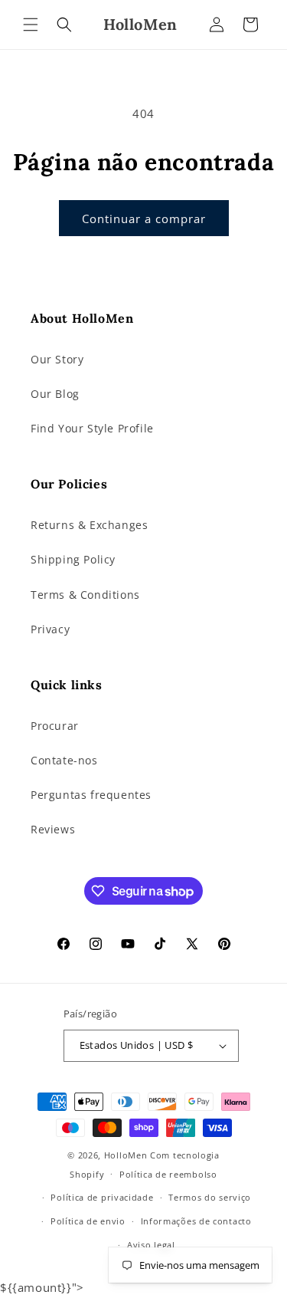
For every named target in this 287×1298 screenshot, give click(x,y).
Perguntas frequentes (91, 794)
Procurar (55, 725)
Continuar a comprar (144, 218)
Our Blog (55, 393)
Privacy (50, 629)
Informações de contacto (196, 1221)
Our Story (57, 359)
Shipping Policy (73, 559)
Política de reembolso (168, 1174)
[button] (30, 24)
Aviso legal (151, 1244)
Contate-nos (64, 760)
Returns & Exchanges (89, 525)
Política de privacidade (102, 1197)
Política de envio (88, 1221)
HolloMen (126, 1155)
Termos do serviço (209, 1197)
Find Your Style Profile (92, 428)
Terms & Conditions (85, 594)
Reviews (53, 829)
